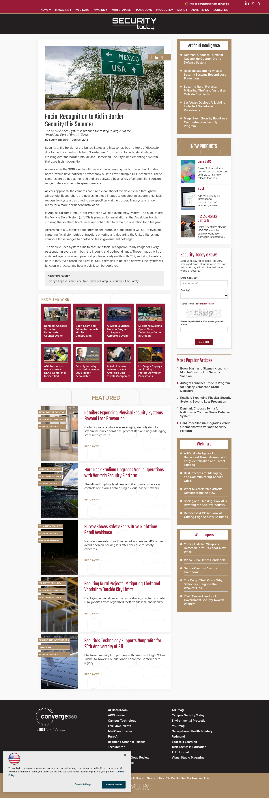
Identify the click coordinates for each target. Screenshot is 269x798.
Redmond (178, 736)
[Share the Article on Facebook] (150, 57)
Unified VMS (205, 162)
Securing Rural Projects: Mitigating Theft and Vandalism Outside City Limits (122, 587)
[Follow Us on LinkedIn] (247, 4)
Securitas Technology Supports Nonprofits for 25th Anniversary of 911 (122, 644)
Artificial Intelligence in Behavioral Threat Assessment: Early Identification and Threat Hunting (205, 459)
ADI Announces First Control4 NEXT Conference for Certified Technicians (55, 373)
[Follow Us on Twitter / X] (252, 4)
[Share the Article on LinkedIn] (156, 57)
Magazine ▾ (63, 10)
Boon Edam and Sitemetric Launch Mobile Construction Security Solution (204, 372)
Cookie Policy (132, 778)
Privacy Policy (207, 303)
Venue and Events (49, 469)
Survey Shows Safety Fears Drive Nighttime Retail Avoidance (120, 530)
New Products (204, 146)
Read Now (91, 446)
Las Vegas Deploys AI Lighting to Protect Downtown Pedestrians (150, 371)
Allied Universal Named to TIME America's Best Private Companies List (118, 373)
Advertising (200, 10)
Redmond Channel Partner (126, 742)
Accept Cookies (113, 784)
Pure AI (113, 736)
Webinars (82, 10)
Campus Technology (122, 721)
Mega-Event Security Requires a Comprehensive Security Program (205, 122)
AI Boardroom (118, 710)
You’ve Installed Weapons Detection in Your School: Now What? (205, 548)
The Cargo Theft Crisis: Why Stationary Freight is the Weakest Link (203, 584)
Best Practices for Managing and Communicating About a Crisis (203, 477)
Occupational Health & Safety (192, 731)
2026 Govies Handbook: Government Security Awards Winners (204, 600)
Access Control (48, 483)
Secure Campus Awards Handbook (200, 570)
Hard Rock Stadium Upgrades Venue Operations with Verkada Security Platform (124, 473)
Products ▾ (164, 10)
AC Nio (201, 189)
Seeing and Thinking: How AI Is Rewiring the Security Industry (205, 503)
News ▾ (46, 10)
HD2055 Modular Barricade (207, 218)
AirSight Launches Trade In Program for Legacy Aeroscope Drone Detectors (118, 332)
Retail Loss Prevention (52, 412)
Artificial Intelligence (52, 419)
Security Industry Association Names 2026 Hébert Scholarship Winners (87, 373)
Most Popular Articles (194, 360)
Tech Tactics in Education (189, 747)
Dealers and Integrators (54, 640)
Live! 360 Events (119, 726)
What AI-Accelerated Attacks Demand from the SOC (203, 491)
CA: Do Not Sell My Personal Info (187, 778)
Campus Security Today (188, 715)
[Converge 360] (56, 717)
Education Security (50, 526)
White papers (121, 10)
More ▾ (182, 10)
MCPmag (178, 726)
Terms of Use (155, 778)
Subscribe (221, 10)
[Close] (125, 755)
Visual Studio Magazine (188, 757)
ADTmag (178, 710)
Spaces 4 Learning (184, 742)
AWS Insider (116, 715)
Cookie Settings (82, 784)
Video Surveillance (50, 476)
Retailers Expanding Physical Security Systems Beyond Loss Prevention (123, 416)
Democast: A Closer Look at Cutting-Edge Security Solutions (206, 515)
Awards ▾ (100, 10)
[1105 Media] (51, 730)
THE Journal (180, 752)
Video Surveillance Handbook (204, 560)
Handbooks (143, 10)
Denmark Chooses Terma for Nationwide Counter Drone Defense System (55, 332)
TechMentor (116, 747)
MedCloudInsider (120, 731)
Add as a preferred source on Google (209, 3)
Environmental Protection (189, 721)
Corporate (45, 647)
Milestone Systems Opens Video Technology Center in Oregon (150, 330)
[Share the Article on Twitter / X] (161, 57)
